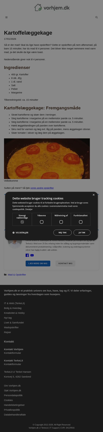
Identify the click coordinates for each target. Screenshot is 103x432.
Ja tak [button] (82, 232)
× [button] (94, 195)
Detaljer (29, 209)
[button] (20, 232)
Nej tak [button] (62, 232)
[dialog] (51, 216)
